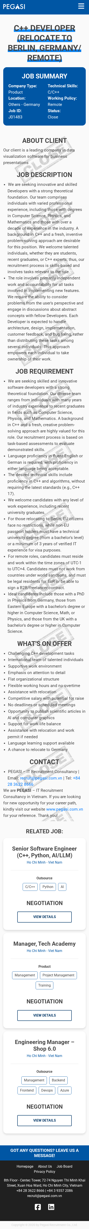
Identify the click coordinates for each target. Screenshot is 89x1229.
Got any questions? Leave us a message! (44, 1153)
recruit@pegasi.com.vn (41, 778)
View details (44, 917)
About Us (45, 1166)
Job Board (64, 1166)
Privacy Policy (44, 1172)
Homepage (25, 1166)
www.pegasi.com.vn (64, 809)
